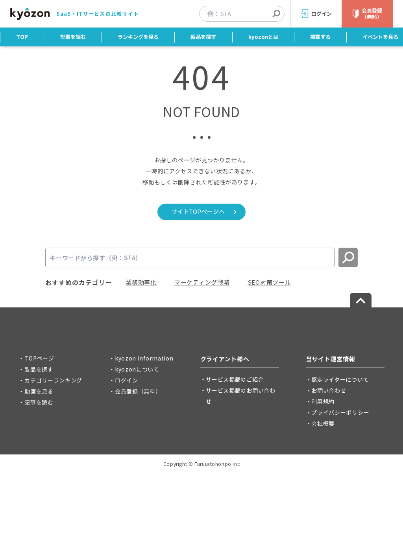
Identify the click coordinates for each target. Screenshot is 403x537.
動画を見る (39, 391)
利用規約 (323, 401)
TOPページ (39, 358)
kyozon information (144, 358)
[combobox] (245, 13)
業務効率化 (141, 282)
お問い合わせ (328, 390)
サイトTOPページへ (198, 211)
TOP (22, 36)
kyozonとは (263, 36)
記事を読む (73, 36)
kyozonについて (137, 369)
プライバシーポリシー (340, 412)
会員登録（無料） (138, 391)
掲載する (320, 36)
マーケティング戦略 (202, 282)
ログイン (126, 380)
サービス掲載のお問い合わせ (240, 395)
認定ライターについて (340, 379)
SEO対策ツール (269, 282)
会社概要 (323, 423)
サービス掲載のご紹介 (235, 379)
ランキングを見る (138, 36)
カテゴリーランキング (53, 380)
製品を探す (203, 36)
